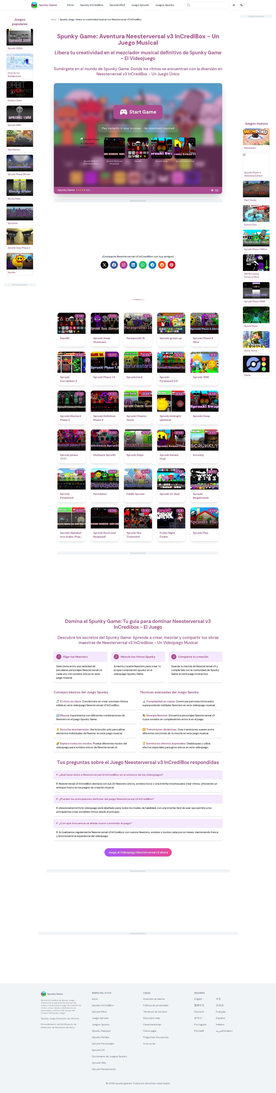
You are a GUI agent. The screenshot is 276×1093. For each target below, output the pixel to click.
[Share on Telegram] (152, 265)
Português (200, 1024)
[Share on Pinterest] (171, 265)
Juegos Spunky (164, 5)
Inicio (70, 5)
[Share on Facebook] (114, 265)
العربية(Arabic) (224, 1031)
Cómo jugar (150, 1031)
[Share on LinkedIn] (133, 265)
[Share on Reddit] (162, 265)
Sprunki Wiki (99, 1062)
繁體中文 (199, 1005)
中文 (218, 999)
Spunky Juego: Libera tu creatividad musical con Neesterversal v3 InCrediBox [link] (100, 19)
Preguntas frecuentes (156, 1037)
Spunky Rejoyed (101, 1031)
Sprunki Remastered (103, 1069)
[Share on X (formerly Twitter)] (104, 265)
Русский (199, 1031)
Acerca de (149, 1043)
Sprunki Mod (117, 5)
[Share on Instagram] (123, 265)
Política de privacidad (155, 1005)
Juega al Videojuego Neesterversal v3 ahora (138, 852)
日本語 (220, 1005)
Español (220, 1018)
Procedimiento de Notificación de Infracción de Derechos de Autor (58, 1026)
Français (221, 1011)
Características (152, 1024)
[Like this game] (212, 190)
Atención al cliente (154, 999)
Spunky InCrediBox (91, 5)
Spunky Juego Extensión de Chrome (60, 1018)
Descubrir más (151, 1018)
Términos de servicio (155, 1011)
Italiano (220, 1024)
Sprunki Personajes (103, 1043)
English (198, 999)
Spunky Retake (100, 1037)
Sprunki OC (98, 1050)
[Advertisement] (20, 334)
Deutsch (199, 1011)
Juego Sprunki (140, 5)
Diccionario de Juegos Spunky (109, 1056)
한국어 (198, 1018)
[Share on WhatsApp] (143, 265)
